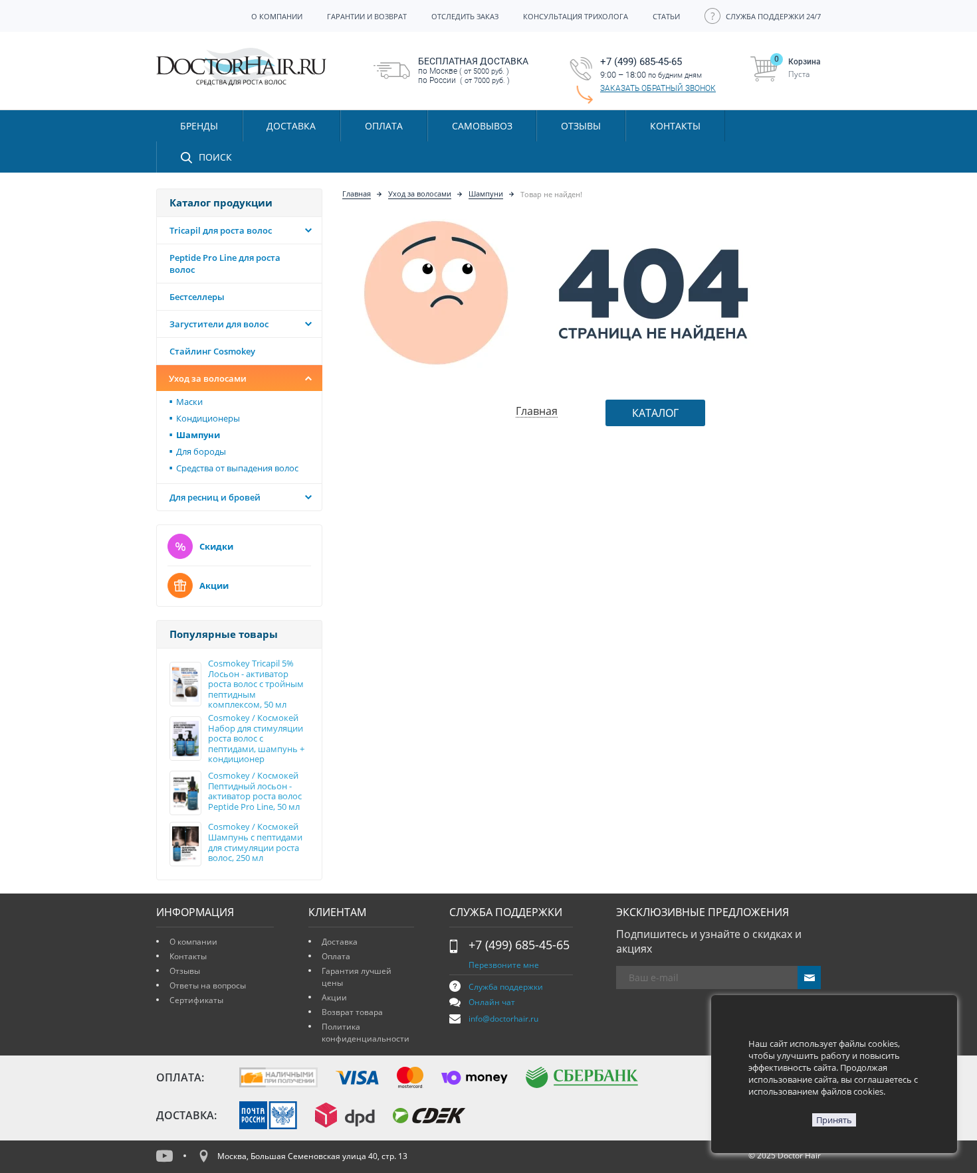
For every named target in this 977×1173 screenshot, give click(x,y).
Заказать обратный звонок (658, 88)
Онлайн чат (492, 1002)
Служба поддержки (506, 986)
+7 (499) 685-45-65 (519, 945)
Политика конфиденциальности (365, 1032)
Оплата (336, 956)
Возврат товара (352, 1012)
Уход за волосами (208, 378)
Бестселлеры (197, 297)
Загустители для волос (219, 324)
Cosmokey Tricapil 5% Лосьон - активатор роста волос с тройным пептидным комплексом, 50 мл (256, 684)
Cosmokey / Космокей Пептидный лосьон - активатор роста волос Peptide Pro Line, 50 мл (255, 791)
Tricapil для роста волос (220, 230)
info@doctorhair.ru (503, 1018)
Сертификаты (196, 1000)
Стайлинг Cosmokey (212, 351)
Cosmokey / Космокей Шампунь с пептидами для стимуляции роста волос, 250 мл (255, 842)
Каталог (655, 413)
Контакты (188, 956)
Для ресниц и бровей (215, 497)
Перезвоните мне (504, 965)
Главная (356, 193)
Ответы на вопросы (207, 985)
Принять (834, 1120)
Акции (214, 585)
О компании (193, 941)
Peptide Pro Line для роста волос (224, 263)
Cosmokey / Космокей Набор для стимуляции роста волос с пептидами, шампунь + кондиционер (256, 739)
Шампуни (486, 193)
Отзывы (581, 125)
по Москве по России (473, 70)
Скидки (216, 546)
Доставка (340, 941)
